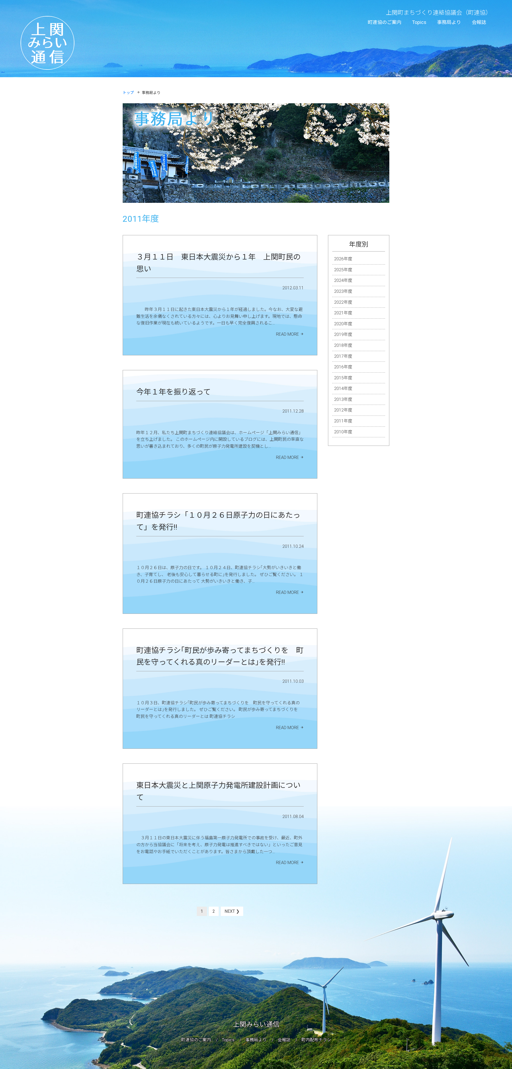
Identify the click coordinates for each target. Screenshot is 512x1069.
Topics (419, 22)
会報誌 (479, 22)
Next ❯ (232, 911)
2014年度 (343, 388)
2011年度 (343, 421)
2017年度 (343, 356)
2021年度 (343, 312)
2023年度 (343, 291)
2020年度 (343, 323)
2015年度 (343, 377)
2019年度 (343, 334)
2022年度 (343, 302)
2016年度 (343, 366)
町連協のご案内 (384, 22)
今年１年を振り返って (173, 392)
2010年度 (343, 431)
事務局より (449, 22)
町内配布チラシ (316, 1039)
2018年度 (343, 345)
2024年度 (343, 280)
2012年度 (343, 410)
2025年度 (343, 269)
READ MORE (287, 334)
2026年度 (343, 258)
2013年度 (343, 399)
